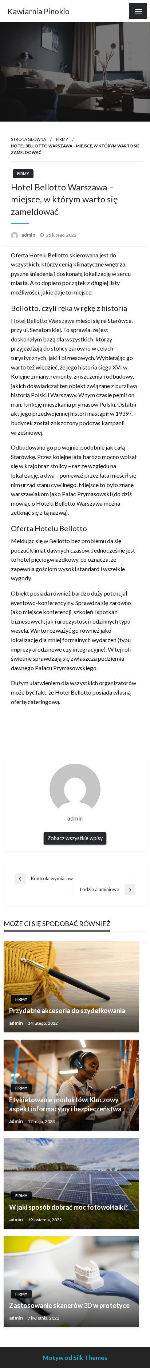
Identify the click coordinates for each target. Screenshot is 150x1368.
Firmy (62, 139)
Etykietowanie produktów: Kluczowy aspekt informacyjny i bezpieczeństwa (65, 1104)
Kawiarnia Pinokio (38, 11)
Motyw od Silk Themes (75, 1357)
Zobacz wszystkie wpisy (75, 838)
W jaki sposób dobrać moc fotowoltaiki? (68, 1207)
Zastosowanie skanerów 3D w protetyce (69, 1305)
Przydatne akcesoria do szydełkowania (67, 1011)
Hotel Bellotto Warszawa (43, 320)
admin (28, 235)
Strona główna (28, 139)
